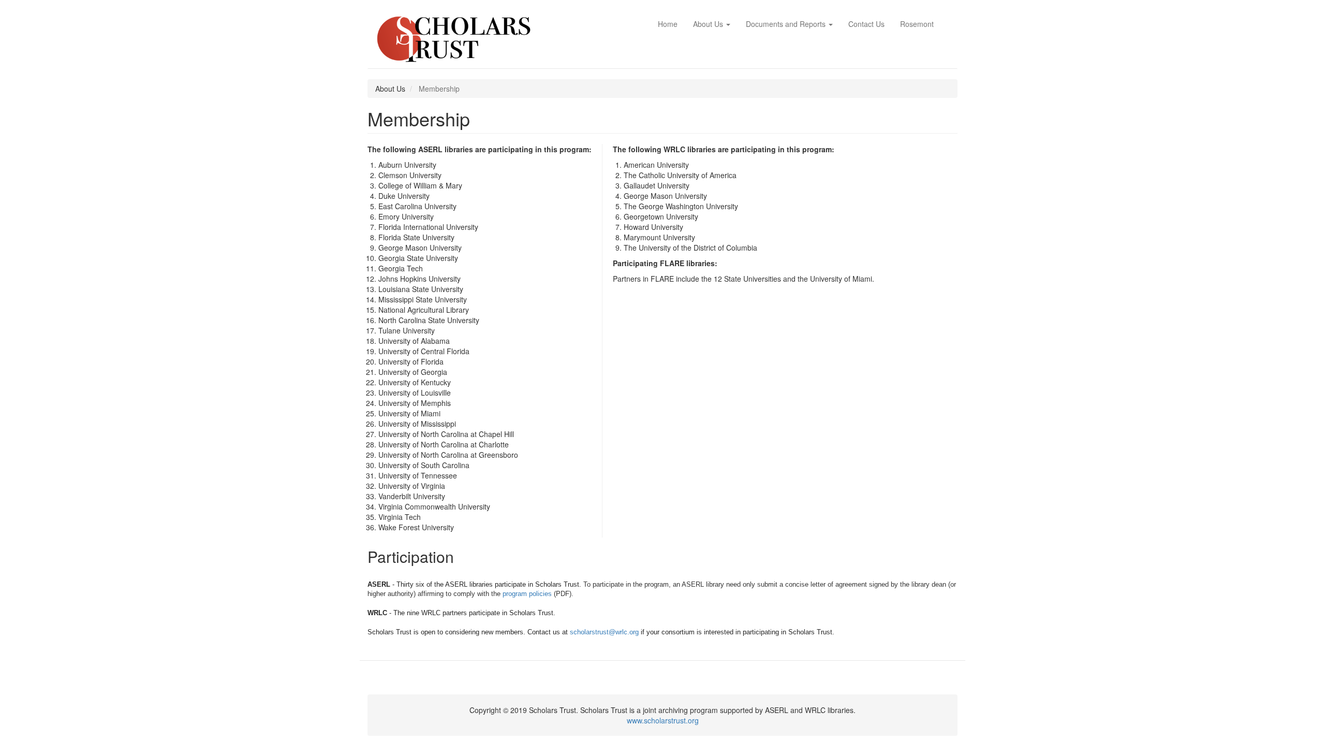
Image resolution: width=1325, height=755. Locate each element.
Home (668, 24)
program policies (527, 594)
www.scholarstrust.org (663, 720)
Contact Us (866, 24)
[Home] (457, 39)
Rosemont (917, 24)
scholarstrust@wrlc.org (604, 632)
